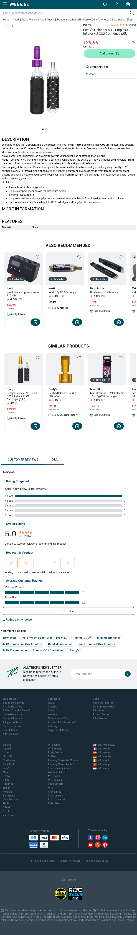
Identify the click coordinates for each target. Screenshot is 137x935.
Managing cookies (104, 706)
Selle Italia (9, 795)
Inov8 (6, 768)
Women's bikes (56, 772)
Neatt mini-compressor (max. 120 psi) (23, 294)
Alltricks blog (10, 734)
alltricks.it (104, 760)
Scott (6, 811)
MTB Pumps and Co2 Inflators (22, 644)
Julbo (6, 780)
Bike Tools (10, 637)
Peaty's (87, 24)
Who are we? (10, 698)
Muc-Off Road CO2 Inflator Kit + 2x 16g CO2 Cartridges (107, 395)
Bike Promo (100, 718)
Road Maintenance (60, 644)
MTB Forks (54, 776)
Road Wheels (55, 783)
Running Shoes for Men (61, 764)
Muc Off (7, 756)
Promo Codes (101, 714)
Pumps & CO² (82, 637)
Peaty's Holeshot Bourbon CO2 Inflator (63, 395)
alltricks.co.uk (106, 744)
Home (6, 19)
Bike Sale (98, 710)
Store (51, 710)
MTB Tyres (54, 744)
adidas (7, 744)
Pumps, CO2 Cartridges (48, 650)
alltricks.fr (104, 748)
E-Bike (51, 756)
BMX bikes (54, 803)
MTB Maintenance (109, 637)
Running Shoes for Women (63, 760)
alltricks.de (104, 756)
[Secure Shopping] (49, 841)
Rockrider (9, 783)
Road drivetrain (57, 799)
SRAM (6, 807)
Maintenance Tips (58, 718)
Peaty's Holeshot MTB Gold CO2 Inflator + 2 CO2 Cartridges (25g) (22, 396)
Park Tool (8, 764)
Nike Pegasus (11, 799)
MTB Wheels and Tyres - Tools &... (45, 637)
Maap (6, 772)
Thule (6, 803)
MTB (50, 787)
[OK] (128, 674)
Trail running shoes (59, 768)
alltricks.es (104, 752)
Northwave (9, 760)
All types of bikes (12, 722)
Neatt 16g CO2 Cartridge (62, 292)
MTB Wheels (55, 748)
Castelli (7, 748)
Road (16, 19)
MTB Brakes (55, 780)
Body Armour (56, 752)
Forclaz (7, 791)
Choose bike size (13, 726)
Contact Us (54, 698)
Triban (6, 787)
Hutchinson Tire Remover (104, 292)
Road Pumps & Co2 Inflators (96, 644)
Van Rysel (8, 815)
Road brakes (55, 795)
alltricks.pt (104, 764)
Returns (52, 706)
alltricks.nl (104, 768)
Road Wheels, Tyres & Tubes (38, 19)
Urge (6, 752)
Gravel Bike (54, 791)
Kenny (6, 776)
